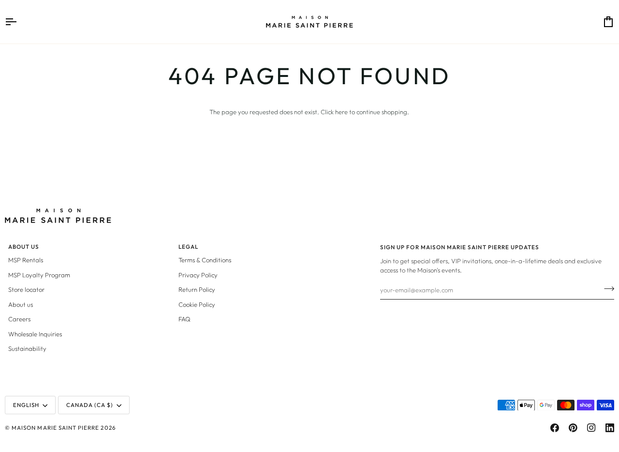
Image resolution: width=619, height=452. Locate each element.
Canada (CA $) (90, 404)
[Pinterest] (573, 427)
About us (20, 304)
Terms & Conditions (204, 260)
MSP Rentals (25, 260)
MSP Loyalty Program (39, 275)
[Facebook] (554, 427)
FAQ (184, 319)
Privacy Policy (198, 275)
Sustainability (27, 348)
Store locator (26, 289)
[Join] (606, 289)
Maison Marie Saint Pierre (55, 427)
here (341, 112)
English (26, 404)
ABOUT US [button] (23, 246)
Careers (19, 319)
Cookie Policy (196, 304)
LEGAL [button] (188, 246)
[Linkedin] (609, 427)
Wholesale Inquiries (35, 334)
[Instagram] (591, 427)
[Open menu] (19, 22)
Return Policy (196, 289)
